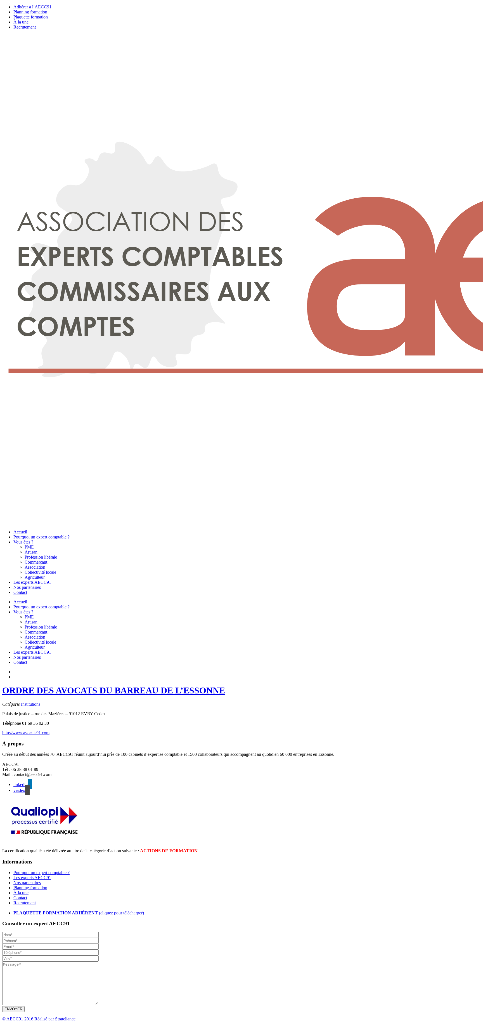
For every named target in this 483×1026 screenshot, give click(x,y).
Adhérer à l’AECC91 (32, 6)
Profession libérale (41, 557)
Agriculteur (35, 577)
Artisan (31, 552)
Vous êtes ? (23, 542)
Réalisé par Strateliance (54, 1018)
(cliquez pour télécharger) (78, 912)
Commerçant (36, 562)
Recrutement (24, 27)
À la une (21, 22)
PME (29, 547)
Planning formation (30, 12)
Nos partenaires (27, 587)
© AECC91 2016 (17, 1018)
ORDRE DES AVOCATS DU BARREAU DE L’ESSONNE (113, 690)
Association (35, 567)
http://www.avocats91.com (25, 732)
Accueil (20, 532)
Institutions (30, 704)
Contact (20, 592)
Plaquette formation (30, 17)
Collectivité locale (40, 572)
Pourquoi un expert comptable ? (41, 537)
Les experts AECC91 (32, 582)
